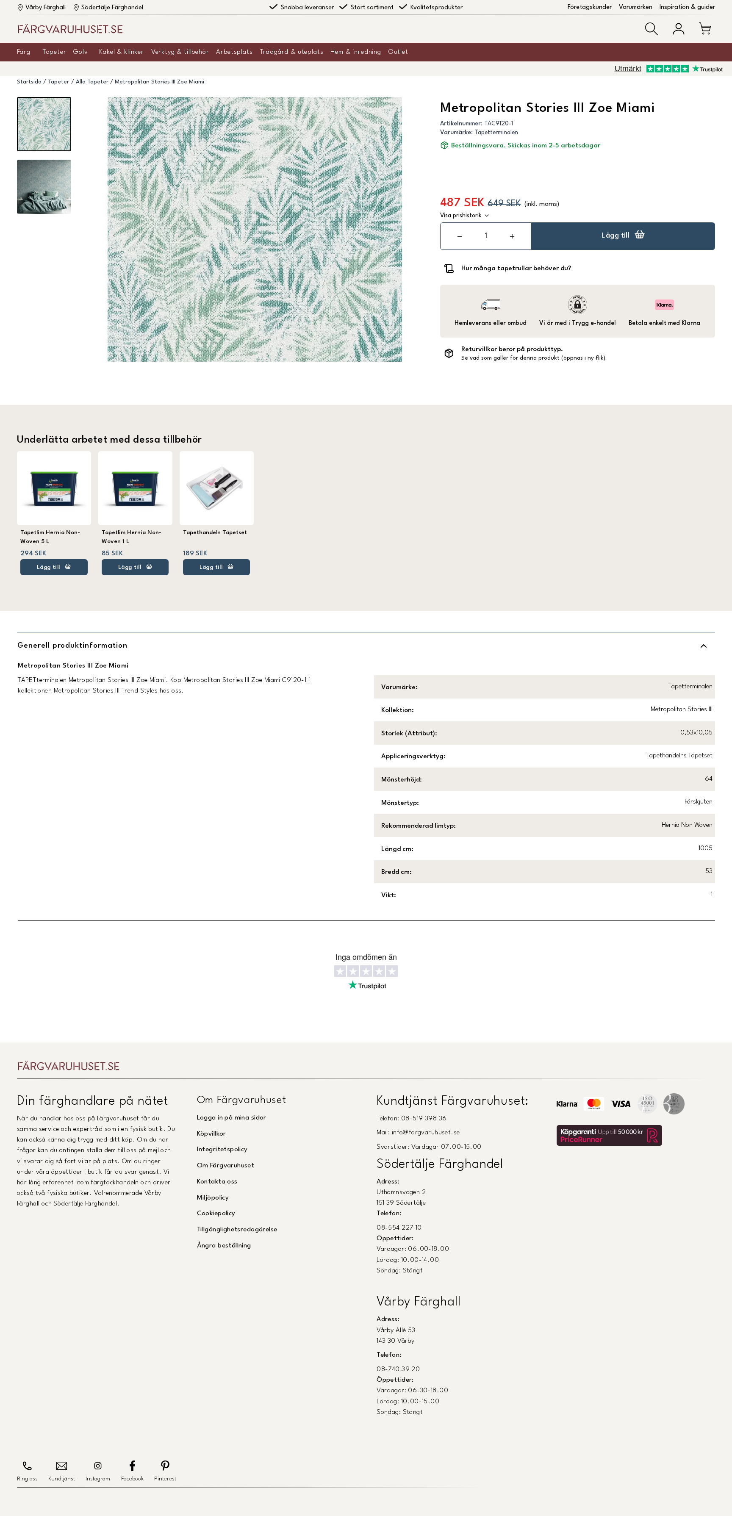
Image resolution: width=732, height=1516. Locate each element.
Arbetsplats (234, 52)
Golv (80, 52)
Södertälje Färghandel (112, 8)
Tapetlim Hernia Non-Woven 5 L (50, 537)
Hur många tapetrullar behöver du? (516, 268)
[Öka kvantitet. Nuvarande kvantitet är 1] (512, 236)
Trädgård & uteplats (292, 52)
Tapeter (55, 52)
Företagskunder (590, 7)
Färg (23, 52)
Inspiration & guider (687, 7)
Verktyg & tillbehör (180, 52)
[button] (651, 28)
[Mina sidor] (679, 29)
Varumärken (635, 7)
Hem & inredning (355, 52)
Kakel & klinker (121, 52)
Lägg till (615, 236)
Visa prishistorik (461, 216)
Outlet (398, 52)
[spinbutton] (486, 236)
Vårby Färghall (45, 8)
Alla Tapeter (92, 82)
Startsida (29, 82)
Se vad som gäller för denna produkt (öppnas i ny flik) (533, 358)
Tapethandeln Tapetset (215, 532)
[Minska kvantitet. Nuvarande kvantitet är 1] (460, 236)
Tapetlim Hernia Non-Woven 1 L (131, 537)
